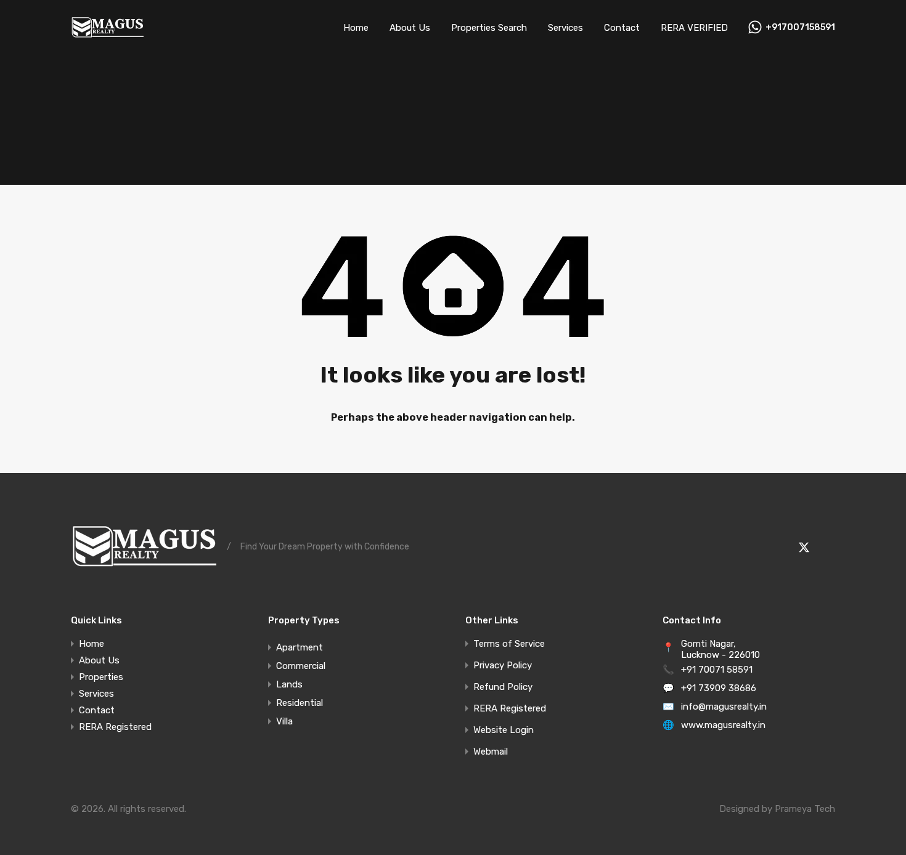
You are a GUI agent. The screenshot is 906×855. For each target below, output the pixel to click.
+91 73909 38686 (718, 688)
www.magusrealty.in (723, 725)
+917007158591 (800, 28)
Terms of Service (509, 644)
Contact (622, 27)
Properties (101, 677)
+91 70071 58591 (717, 669)
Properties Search (489, 27)
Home (356, 27)
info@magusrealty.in (724, 706)
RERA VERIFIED (694, 27)
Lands (289, 684)
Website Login (503, 730)
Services (565, 27)
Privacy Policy (502, 665)
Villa (284, 721)
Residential (299, 702)
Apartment (299, 647)
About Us (410, 27)
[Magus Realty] (107, 37)
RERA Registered (115, 727)
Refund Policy (503, 687)
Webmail (490, 751)
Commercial (300, 665)
